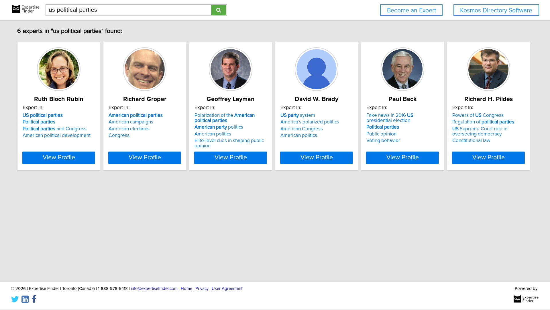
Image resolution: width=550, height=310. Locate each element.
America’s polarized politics (309, 122)
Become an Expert (411, 10)
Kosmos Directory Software (496, 10)
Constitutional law (471, 140)
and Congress (55, 128)
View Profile (59, 157)
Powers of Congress (478, 115)
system (297, 115)
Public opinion (381, 134)
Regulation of (483, 122)
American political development (57, 135)
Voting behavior (383, 140)
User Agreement (227, 288)
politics (219, 127)
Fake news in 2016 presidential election (389, 118)
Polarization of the (225, 118)
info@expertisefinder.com (154, 288)
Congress (119, 135)
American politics (213, 134)
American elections (129, 128)
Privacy (202, 288)
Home (186, 288)
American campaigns (131, 122)
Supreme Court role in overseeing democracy (479, 131)
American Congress (301, 128)
